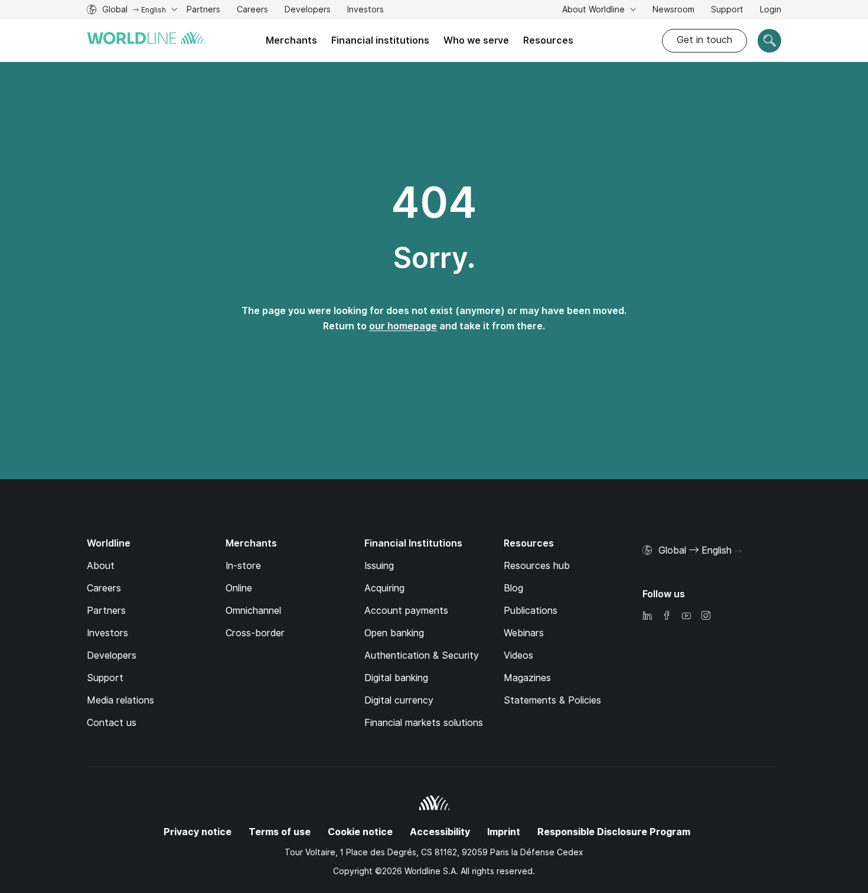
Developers (308, 11)
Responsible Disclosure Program (613, 832)
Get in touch (704, 39)
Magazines (527, 677)
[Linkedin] (647, 616)
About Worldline (594, 9)
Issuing (379, 565)
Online (239, 588)
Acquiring (384, 588)
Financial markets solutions (423, 722)
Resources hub (537, 565)
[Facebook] (666, 616)
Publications (530, 610)
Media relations (120, 700)
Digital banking (396, 677)
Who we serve (476, 40)
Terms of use (280, 832)
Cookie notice (360, 832)
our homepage (403, 326)
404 (434, 202)
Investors (365, 11)
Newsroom (673, 9)
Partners (203, 9)
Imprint (503, 832)
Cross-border (255, 633)
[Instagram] (705, 616)
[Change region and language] (738, 551)
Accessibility (440, 832)
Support (727, 11)
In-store (243, 565)
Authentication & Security (421, 655)
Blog (513, 588)
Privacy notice (197, 832)
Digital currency (398, 700)
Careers (252, 11)
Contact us (111, 722)
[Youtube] (686, 616)
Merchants (291, 40)
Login (770, 9)
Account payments (406, 610)
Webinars (524, 633)
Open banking (394, 633)
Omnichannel (253, 610)
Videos (518, 655)
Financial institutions (380, 40)
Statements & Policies (552, 700)
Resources (548, 40)
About (101, 565)
